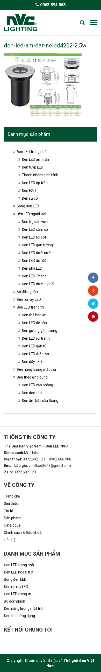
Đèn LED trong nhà (32, 152)
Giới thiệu (11, 503)
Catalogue (12, 525)
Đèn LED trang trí (30, 307)
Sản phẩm (12, 518)
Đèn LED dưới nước (37, 253)
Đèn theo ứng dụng (32, 377)
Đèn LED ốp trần (35, 183)
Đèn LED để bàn (34, 323)
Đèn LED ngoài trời (31, 214)
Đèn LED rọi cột (34, 237)
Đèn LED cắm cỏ (35, 229)
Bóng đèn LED (28, 206)
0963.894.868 (53, 4)
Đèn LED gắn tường (37, 245)
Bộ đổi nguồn (27, 292)
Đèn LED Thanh (34, 276)
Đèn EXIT (29, 190)
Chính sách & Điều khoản (24, 532)
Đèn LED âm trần (35, 159)
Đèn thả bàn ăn (34, 315)
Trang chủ (12, 496)
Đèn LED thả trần (35, 354)
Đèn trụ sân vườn (35, 222)
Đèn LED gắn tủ (34, 346)
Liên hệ (9, 540)
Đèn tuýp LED (32, 167)
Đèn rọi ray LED (29, 299)
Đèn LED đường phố (38, 284)
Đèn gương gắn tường (39, 330)
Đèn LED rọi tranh (36, 338)
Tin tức (9, 511)
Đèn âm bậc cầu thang (40, 400)
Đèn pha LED (32, 268)
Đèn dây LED (32, 362)
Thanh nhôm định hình (40, 175)
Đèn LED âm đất (35, 260)
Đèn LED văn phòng (37, 385)
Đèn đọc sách (33, 393)
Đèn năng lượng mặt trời (36, 369)
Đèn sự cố (30, 198)
